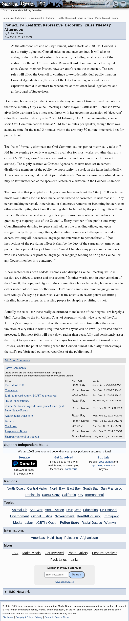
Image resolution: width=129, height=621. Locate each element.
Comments (11, 390)
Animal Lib (19, 510)
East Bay (74, 488)
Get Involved (54, 553)
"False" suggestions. (17, 401)
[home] (31, 4)
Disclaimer (8, 617)
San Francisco (111, 488)
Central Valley (37, 488)
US (80, 495)
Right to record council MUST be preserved (31, 395)
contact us (71, 469)
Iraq (59, 537)
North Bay (57, 488)
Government (64, 516)
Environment (19, 516)
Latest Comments (15, 368)
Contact (49, 617)
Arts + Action (54, 510)
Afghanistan (89, 537)
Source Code (62, 617)
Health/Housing (89, 516)
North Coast (16, 488)
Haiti (50, 537)
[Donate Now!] (24, 464)
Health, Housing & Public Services (75, 18)
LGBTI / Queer (46, 522)
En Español (108, 510)
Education (90, 510)
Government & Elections (41, 18)
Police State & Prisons (106, 18)
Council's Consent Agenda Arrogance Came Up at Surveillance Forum (34, 408)
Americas (38, 537)
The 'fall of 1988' (15, 385)
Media (17, 522)
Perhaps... (10, 421)
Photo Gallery (78, 553)
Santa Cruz (51, 495)
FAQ (15, 553)
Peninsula (32, 495)
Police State (69, 522)
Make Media (31, 553)
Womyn (110, 522)
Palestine (71, 537)
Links (74, 559)
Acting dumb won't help (19, 415)
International (94, 495)
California (69, 495)
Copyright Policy (24, 617)
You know (11, 426)
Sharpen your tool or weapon (22, 436)
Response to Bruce (16, 431)
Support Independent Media (26, 445)
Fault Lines (58, 559)
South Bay (90, 488)
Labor (29, 522)
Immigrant (111, 516)
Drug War (73, 510)
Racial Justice (91, 522)
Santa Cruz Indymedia (14, 18)
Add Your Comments (17, 360)
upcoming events (102, 465)
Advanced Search (64, 582)
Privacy (38, 617)
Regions (10, 481)
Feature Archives (104, 553)
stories (106, 461)
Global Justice (41, 516)
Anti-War (36, 510)
